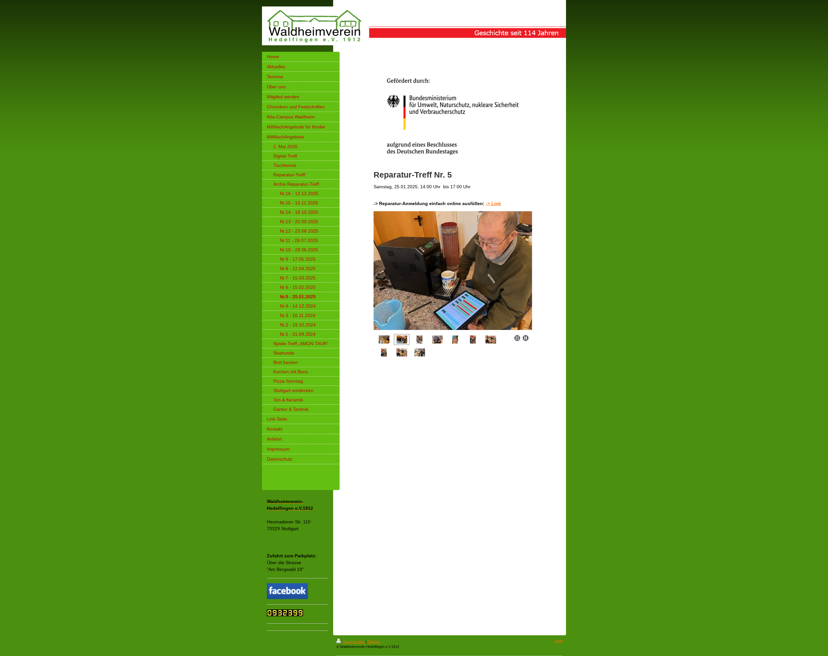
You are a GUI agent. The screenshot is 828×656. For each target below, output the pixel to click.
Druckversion (353, 642)
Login (558, 641)
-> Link (493, 203)
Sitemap (373, 642)
